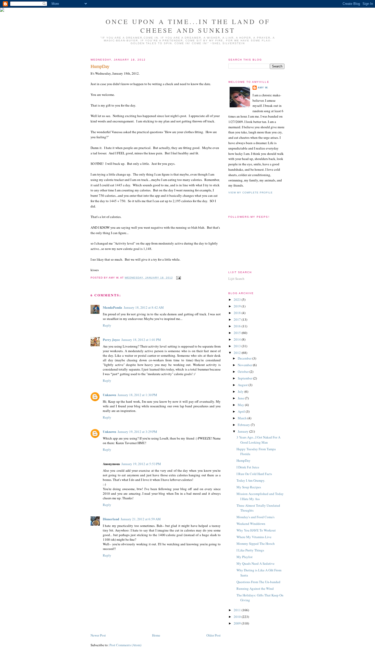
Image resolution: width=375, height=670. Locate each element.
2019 (238, 306)
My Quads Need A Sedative (255, 563)
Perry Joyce (111, 339)
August (243, 385)
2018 (238, 312)
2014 (238, 339)
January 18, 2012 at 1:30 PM (137, 394)
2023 (238, 299)
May (241, 404)
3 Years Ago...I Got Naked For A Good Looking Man (258, 440)
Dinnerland (111, 518)
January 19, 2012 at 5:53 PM (141, 463)
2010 (238, 616)
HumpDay (100, 66)
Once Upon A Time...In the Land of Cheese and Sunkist (188, 25)
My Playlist (244, 557)
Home (156, 635)
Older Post (213, 635)
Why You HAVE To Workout (256, 530)
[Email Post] (178, 277)
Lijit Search (236, 278)
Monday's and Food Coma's (255, 517)
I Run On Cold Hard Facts (254, 473)
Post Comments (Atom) (125, 645)
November (245, 365)
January (243, 431)
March (242, 418)
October (243, 371)
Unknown (109, 394)
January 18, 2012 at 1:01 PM (141, 339)
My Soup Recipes (248, 487)
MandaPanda (112, 307)
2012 (238, 352)
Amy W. (263, 87)
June (241, 398)
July (241, 391)
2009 (238, 623)
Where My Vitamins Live (253, 537)
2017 (238, 319)
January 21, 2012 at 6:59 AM (141, 519)
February (244, 424)
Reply (107, 325)
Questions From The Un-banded (258, 582)
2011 (238, 610)
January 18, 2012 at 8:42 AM (144, 307)
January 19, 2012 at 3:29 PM (137, 431)
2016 (238, 326)
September (245, 378)
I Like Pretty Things (250, 550)
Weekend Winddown (250, 523)
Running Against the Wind (255, 588)
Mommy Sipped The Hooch (255, 543)
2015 (238, 332)
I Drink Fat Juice (247, 467)
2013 (238, 346)
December (245, 358)
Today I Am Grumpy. (250, 480)
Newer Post (98, 635)
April (242, 411)
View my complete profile (250, 192)
